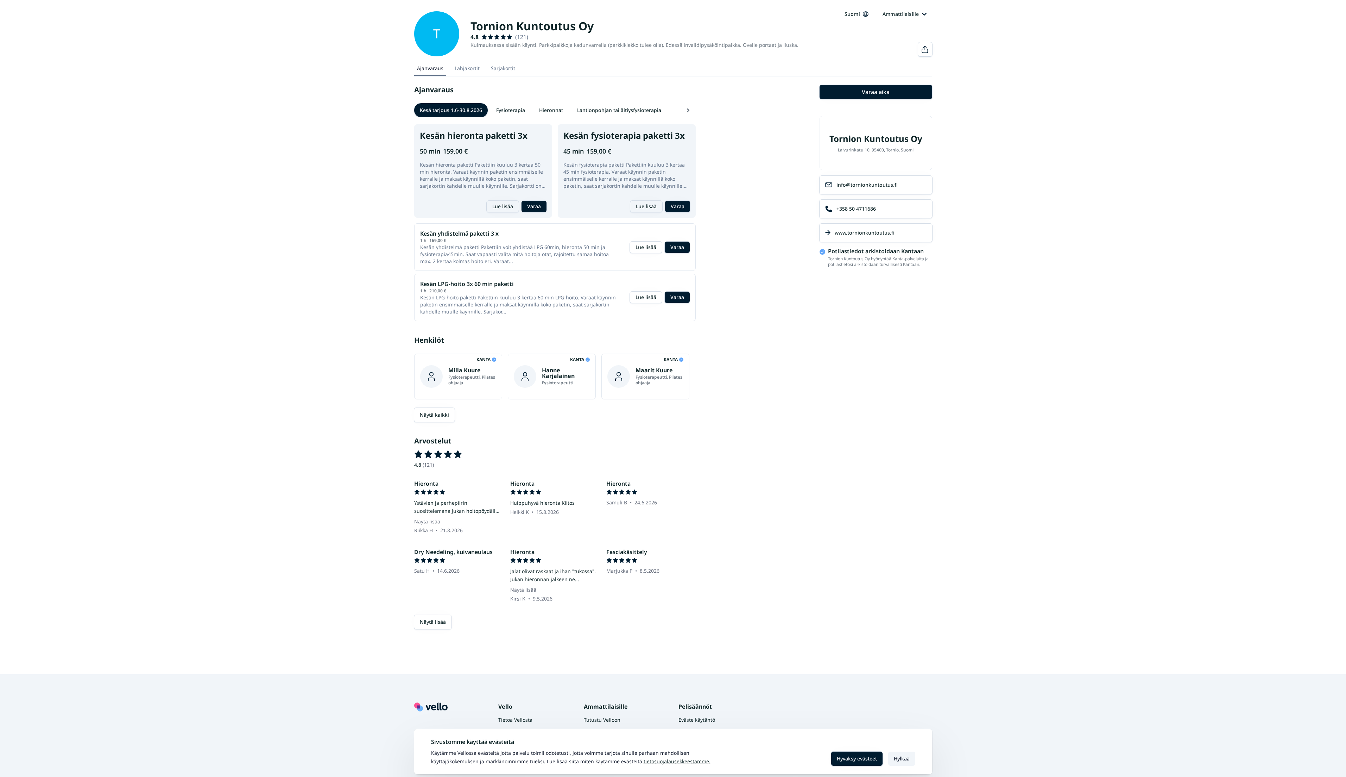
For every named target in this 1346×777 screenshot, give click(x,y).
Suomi (852, 14)
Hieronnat (551, 110)
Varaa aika (876, 92)
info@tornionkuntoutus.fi (867, 184)
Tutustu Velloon (602, 719)
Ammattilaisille (901, 14)
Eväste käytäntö (696, 719)
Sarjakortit (503, 68)
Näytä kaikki (434, 414)
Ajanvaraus (430, 68)
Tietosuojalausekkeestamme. (677, 761)
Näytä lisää (427, 521)
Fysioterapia (510, 110)
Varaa (534, 206)
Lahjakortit (467, 68)
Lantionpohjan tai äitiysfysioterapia (619, 110)
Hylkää (902, 758)
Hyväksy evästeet (857, 758)
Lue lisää (502, 206)
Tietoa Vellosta (515, 719)
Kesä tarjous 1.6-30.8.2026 (451, 110)
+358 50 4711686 (856, 208)
